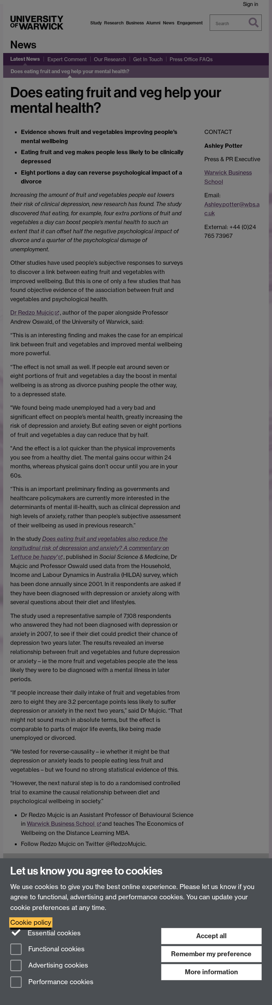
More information (211, 972)
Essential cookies (53, 933)
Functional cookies (56, 949)
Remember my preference (211, 954)
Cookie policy (30, 922)
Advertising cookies (57, 966)
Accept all (211, 936)
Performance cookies (60, 982)
